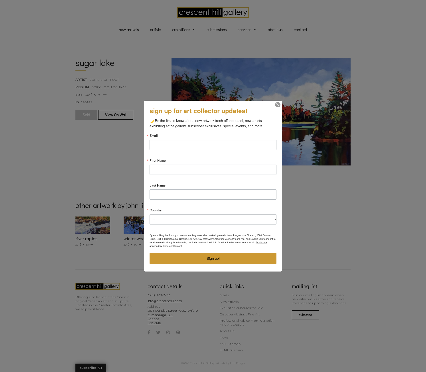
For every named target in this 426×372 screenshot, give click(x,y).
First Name (158, 160)
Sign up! (213, 258)
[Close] (277, 104)
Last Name (158, 185)
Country (156, 210)
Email (154, 135)
